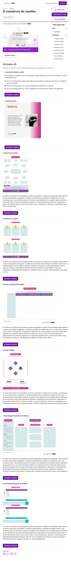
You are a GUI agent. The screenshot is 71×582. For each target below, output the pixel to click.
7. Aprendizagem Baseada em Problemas (60, 56)
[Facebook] (4, 553)
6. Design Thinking (59, 53)
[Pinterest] (11, 553)
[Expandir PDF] (34, 50)
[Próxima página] (35, 40)
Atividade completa (12, 94)
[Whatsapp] (7, 553)
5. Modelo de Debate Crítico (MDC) (60, 50)
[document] (35, 42)
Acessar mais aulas (51, 3)
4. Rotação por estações (60, 47)
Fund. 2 (5, 8)
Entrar (63, 3)
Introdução (57, 31)
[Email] (15, 553)
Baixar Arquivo (10, 55)
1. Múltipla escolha (59, 38)
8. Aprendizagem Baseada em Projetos (60, 59)
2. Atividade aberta (59, 41)
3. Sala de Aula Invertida (60, 44)
